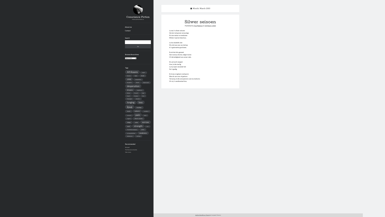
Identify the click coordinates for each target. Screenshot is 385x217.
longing (130, 102)
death (137, 82)
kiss (143, 96)
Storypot (127, 147)
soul (128, 126)
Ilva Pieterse (198, 26)
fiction (128, 93)
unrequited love (131, 133)
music (128, 111)
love (129, 107)
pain (137, 115)
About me (128, 27)
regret (128, 118)
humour (136, 96)
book (142, 76)
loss (141, 102)
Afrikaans (132, 72)
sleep (129, 122)
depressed (146, 82)
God (143, 93)
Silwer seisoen (200, 22)
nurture (129, 115)
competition (138, 79)
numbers (146, 111)
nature (137, 111)
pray (145, 115)
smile (136, 122)
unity (142, 129)
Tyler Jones (128, 152)
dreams (130, 90)
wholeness (129, 136)
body (136, 75)
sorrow (145, 122)
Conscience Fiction (138, 17)
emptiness (139, 90)
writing (138, 136)
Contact (128, 31)
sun (147, 126)
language (129, 98)
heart (128, 96)
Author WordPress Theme (202, 215)
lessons (138, 98)
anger (143, 72)
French (136, 93)
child (129, 79)
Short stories (139, 118)
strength (138, 126)
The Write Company (132, 129)
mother (139, 107)
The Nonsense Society (131, 149)
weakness (143, 133)
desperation (133, 86)
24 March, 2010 (210, 26)
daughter (129, 82)
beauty (129, 75)
